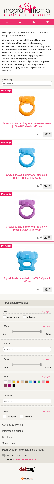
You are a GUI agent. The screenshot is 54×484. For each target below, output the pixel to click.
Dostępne (11, 416)
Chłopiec (31, 317)
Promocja (27, 416)
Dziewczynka (13, 317)
